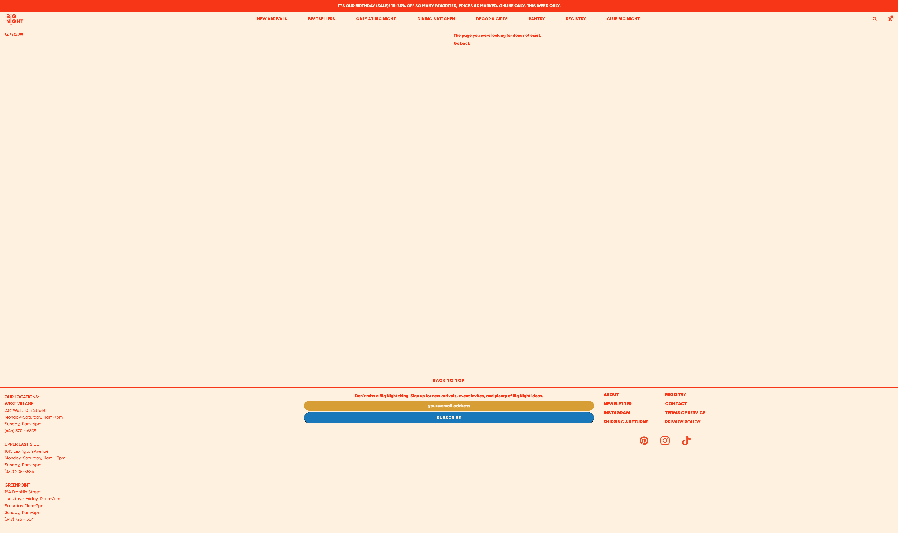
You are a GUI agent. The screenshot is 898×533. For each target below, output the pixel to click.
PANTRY (537, 19)
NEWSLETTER (618, 404)
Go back (462, 43)
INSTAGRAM (617, 413)
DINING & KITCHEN (436, 19)
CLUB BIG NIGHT (623, 19)
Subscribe (449, 418)
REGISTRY (576, 19)
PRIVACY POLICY (683, 422)
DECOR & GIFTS (492, 19)
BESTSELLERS (321, 19)
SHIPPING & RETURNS (626, 422)
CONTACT (676, 404)
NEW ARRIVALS (272, 19)
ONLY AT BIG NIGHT (376, 19)
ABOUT (611, 395)
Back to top (449, 381)
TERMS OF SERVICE (685, 413)
